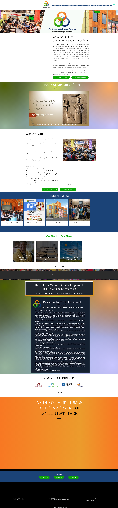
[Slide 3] (45, 124)
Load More (59, 224)
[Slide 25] (75, 124)
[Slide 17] (65, 124)
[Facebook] (86, 12)
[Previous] (30, 109)
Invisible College (52, 158)
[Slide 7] (51, 124)
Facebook (87, 498)
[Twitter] (93, 12)
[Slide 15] (62, 124)
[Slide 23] (72, 124)
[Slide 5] (48, 124)
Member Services (45, 162)
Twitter (92, 500)
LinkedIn (87, 500)
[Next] (87, 109)
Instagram (93, 498)
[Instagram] (83, 12)
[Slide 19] (68, 124)
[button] (114, 4)
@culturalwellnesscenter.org (62, 499)
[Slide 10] (55, 124)
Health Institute (56, 160)
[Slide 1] (42, 124)
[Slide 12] (58, 124)
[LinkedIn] (89, 12)
